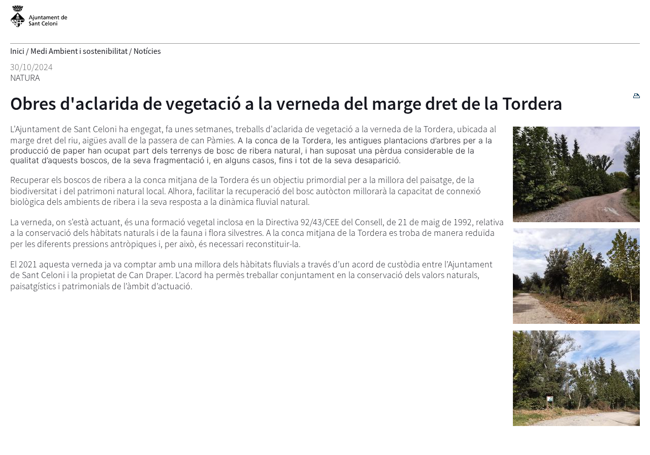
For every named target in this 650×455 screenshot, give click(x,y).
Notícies (147, 51)
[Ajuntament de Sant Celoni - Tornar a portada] (39, 22)
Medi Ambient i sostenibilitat (78, 51)
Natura (25, 77)
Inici (17, 51)
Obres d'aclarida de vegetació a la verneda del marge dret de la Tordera (286, 103)
